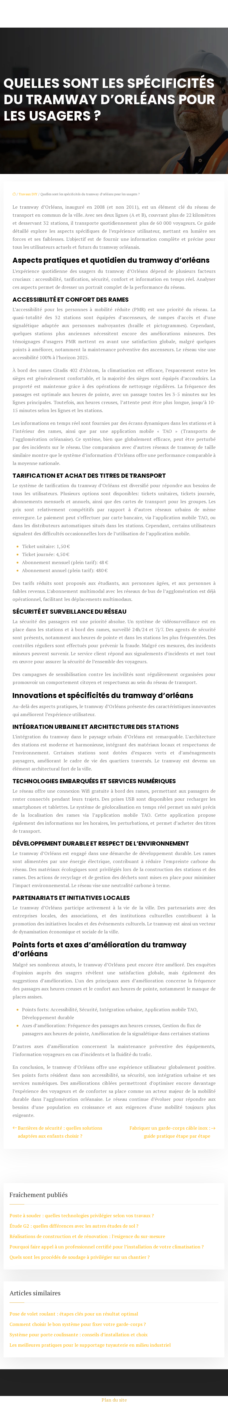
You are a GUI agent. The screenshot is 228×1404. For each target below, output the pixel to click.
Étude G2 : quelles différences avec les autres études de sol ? (74, 1226)
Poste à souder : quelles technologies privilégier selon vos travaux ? (82, 1215)
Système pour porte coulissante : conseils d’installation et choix (79, 1334)
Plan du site (114, 1400)
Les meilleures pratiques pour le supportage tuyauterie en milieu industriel (90, 1345)
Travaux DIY (28, 194)
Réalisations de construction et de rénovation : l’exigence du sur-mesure (87, 1236)
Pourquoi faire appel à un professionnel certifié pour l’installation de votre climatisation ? (107, 1246)
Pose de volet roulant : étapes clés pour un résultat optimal (74, 1313)
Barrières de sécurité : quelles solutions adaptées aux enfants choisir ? (60, 1132)
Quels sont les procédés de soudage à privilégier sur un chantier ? (80, 1257)
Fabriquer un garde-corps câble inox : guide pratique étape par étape (169, 1132)
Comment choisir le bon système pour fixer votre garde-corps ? (78, 1324)
